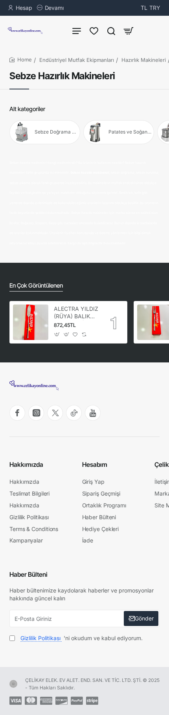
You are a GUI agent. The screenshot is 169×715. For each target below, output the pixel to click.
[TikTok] (74, 413)
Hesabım (94, 464)
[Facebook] (17, 413)
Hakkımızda (26, 464)
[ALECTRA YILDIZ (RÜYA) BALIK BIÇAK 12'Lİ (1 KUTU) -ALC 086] (30, 322)
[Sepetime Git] (128, 30)
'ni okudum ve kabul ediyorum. (81, 638)
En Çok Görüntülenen (36, 285)
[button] (57, 334)
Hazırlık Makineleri (143, 60)
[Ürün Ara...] (111, 30)
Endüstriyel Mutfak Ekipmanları (76, 60)
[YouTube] (93, 413)
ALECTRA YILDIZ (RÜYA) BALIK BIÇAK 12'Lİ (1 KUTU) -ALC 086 (76, 312)
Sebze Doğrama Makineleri (56, 132)
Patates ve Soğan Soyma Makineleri (130, 132)
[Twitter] (55, 413)
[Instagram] (36, 413)
